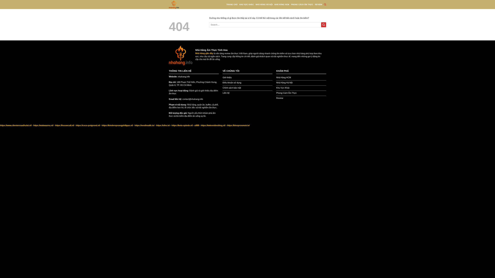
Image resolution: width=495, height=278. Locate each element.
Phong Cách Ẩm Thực (302, 4)
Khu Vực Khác (246, 4)
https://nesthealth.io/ (144, 125)
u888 (196, 125)
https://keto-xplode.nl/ (182, 125)
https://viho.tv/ (163, 125)
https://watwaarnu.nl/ (43, 125)
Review (318, 4)
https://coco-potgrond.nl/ (88, 125)
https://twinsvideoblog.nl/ (213, 125)
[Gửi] (323, 24)
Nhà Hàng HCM (281, 4)
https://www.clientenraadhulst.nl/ (16, 125)
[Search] (325, 4)
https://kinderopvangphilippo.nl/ (117, 125)
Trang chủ (232, 4)
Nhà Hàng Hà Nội (264, 4)
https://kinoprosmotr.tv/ (238, 125)
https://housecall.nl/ (64, 125)
